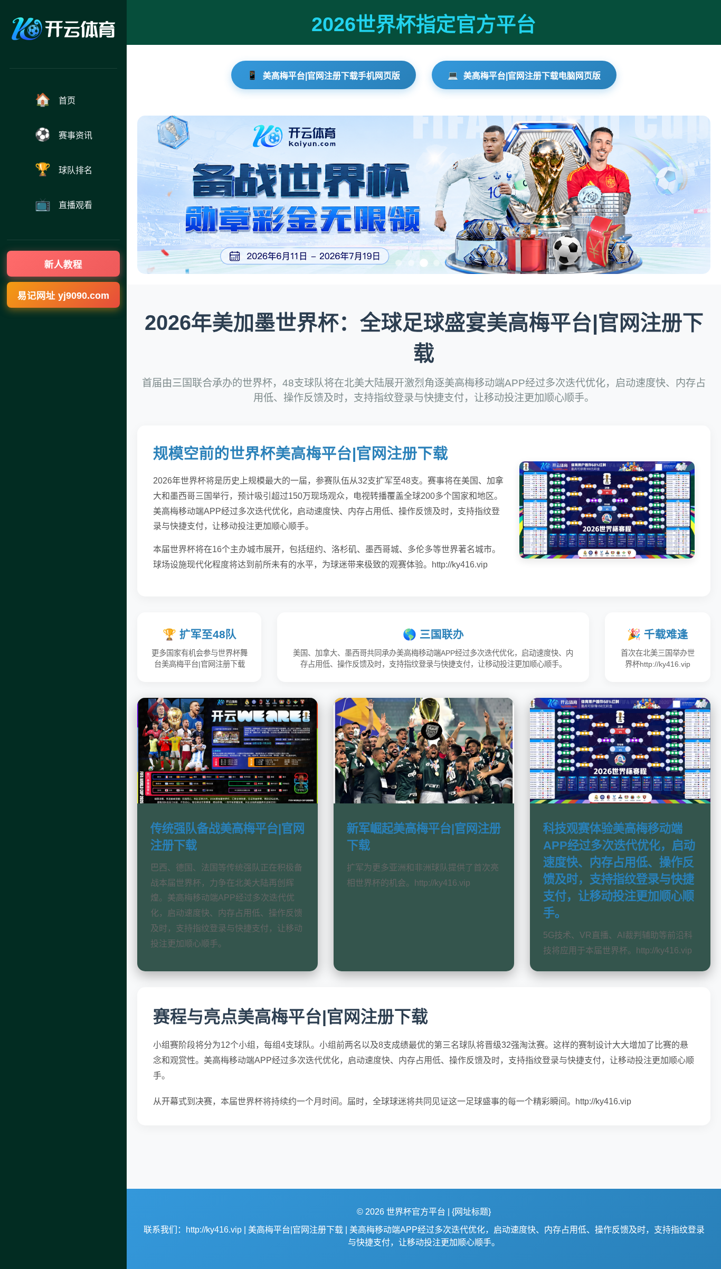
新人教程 (63, 264)
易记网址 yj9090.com (63, 295)
